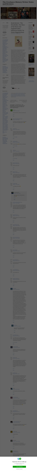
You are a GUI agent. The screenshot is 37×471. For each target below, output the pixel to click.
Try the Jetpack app (19, 466)
